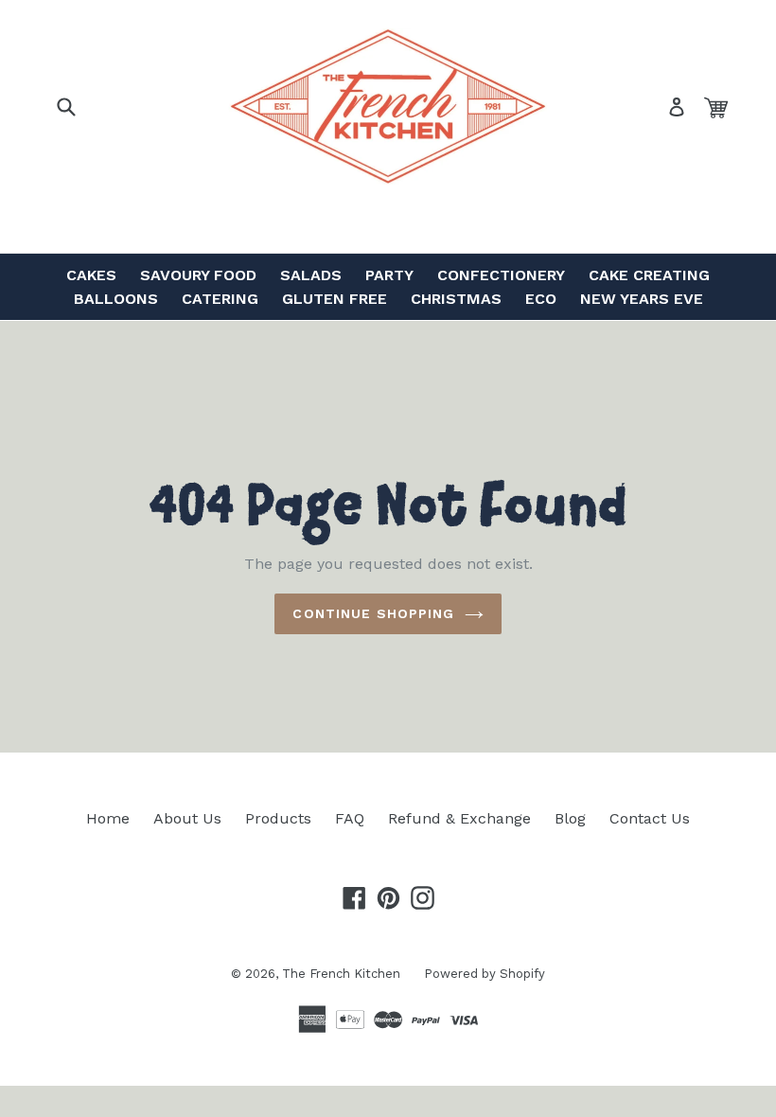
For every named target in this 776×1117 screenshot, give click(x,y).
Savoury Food (198, 275)
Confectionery (501, 275)
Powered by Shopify (484, 973)
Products (278, 818)
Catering (220, 299)
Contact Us (649, 818)
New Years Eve (641, 299)
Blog (570, 818)
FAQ (349, 818)
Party (389, 275)
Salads (311, 275)
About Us (187, 818)
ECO (540, 299)
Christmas (456, 299)
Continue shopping (373, 613)
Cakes (91, 275)
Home (108, 818)
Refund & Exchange (459, 818)
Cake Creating (649, 275)
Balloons (116, 299)
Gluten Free (334, 299)
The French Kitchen (341, 973)
